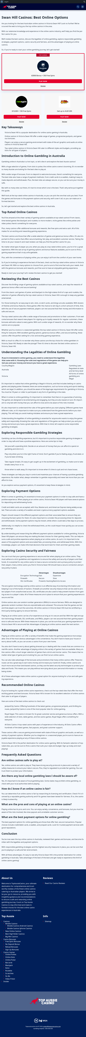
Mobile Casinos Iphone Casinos (19, 928)
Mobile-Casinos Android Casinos (20, 926)
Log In (6, 2)
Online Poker (10, 960)
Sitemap (48, 921)
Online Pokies (10, 954)
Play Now (21, 117)
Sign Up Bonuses (12, 950)
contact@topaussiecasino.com (52, 1026)
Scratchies (9, 973)
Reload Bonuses (11, 947)
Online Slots (10, 957)
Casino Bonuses (9, 939)
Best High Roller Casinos (15, 934)
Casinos (6, 921)
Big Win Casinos (11, 937)
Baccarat (8, 963)
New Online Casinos (13, 931)
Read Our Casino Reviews (55, 883)
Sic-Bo (7, 976)
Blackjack (9, 965)
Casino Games (9, 952)
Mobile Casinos (11, 924)
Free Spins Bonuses (13, 941)
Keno (7, 968)
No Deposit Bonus (12, 944)
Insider (6, 981)
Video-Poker (10, 979)
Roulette (8, 971)
